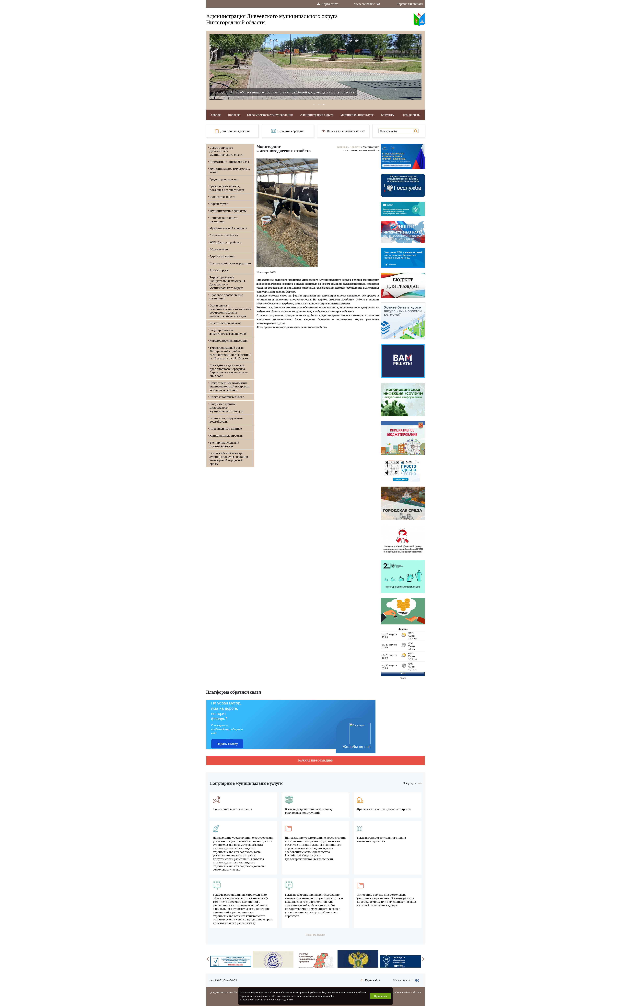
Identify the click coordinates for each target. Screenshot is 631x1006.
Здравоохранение (222, 256)
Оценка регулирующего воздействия (226, 420)
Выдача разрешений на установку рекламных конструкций (309, 810)
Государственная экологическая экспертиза (228, 332)
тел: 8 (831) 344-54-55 (223, 980)
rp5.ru (403, 678)
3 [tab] (323, 104)
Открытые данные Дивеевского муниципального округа (226, 407)
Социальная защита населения (223, 219)
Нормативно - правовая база (229, 162)
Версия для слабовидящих (346, 131)
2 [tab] (318, 104)
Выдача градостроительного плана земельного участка (381, 839)
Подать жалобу (227, 744)
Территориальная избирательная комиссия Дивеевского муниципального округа (227, 282)
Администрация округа (316, 115)
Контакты (388, 115)
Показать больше (315, 934)
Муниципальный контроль (228, 228)
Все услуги (410, 783)
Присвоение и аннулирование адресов (384, 809)
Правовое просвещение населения (226, 296)
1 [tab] (314, 104)
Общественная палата (225, 323)
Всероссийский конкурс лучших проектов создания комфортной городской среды (229, 458)
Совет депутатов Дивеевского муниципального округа (226, 151)
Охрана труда (219, 204)
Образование (219, 249)
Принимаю (380, 996)
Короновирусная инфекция (229, 340)
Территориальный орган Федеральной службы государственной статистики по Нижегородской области (230, 353)
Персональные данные (226, 428)
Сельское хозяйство (224, 235)
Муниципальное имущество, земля (230, 170)
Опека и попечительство (227, 397)
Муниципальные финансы (228, 211)
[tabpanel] (315, 67)
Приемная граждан (291, 131)
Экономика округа (222, 197)
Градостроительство (224, 179)
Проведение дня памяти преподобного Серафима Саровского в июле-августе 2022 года (229, 370)
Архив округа (219, 270)
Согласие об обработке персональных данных (266, 999)
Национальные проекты (226, 435)
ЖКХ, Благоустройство (225, 242)
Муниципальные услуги (357, 115)
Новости (234, 115)
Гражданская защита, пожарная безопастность (227, 188)
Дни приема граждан (235, 131)
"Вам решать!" (411, 115)
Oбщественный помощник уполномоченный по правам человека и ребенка (230, 386)
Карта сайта (330, 4)
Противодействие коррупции (230, 263)
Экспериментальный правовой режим (224, 444)
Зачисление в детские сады (232, 809)
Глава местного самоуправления (270, 115)
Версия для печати (410, 4)
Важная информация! (315, 760)
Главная (215, 115)
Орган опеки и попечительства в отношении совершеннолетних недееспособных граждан (230, 310)
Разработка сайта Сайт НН (405, 992)
